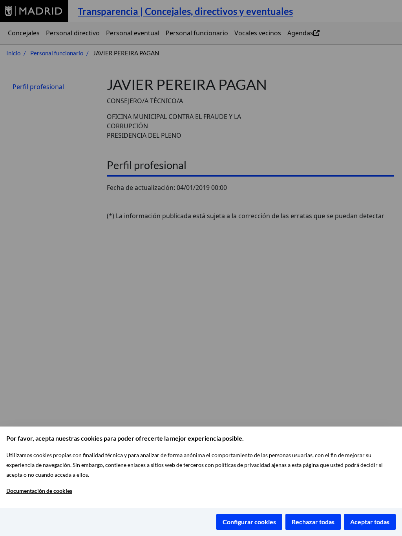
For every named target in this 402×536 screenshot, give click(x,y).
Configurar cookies (249, 521)
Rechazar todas (313, 521)
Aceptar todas (369, 521)
